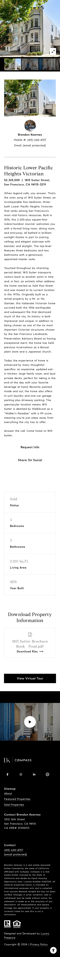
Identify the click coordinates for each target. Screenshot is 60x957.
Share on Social (30, 460)
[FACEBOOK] (7, 774)
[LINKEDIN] (34, 774)
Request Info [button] (30, 447)
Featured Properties (17, 799)
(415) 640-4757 (36, 139)
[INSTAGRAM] (21, 774)
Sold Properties (14, 804)
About (8, 793)
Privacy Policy (39, 944)
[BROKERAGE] (47, 774)
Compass (35, 871)
